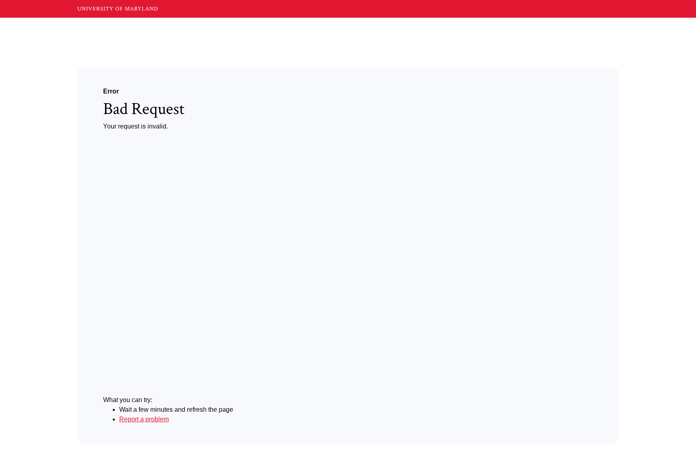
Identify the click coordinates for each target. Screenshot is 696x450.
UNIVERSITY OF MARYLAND (117, 8)
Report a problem (144, 419)
